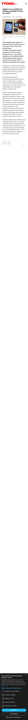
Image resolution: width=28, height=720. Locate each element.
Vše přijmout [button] (14, 710)
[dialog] (14, 696)
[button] (14, 688)
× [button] (26, 675)
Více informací (4, 686)
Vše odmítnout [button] (14, 714)
